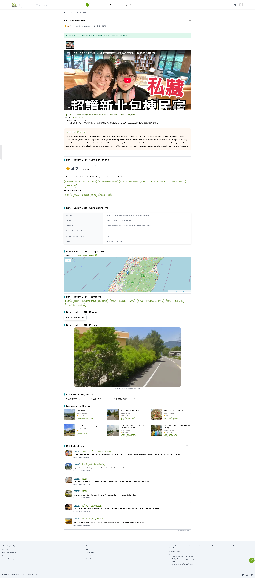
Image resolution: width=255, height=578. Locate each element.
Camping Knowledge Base (9, 559)
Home (68, 13)
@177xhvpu (174, 558)
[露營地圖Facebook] (243, 575)
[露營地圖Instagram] (247, 575)
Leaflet (171, 291)
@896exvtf (174, 561)
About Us (5, 549)
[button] (127, 272)
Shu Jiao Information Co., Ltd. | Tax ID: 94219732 (23, 575)
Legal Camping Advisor (9, 552)
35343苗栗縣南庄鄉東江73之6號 (82, 255)
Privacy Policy (89, 556)
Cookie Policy (89, 559)
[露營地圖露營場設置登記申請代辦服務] (252, 575)
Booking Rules (90, 552)
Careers (4, 556)
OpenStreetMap (180, 291)
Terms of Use (89, 549)
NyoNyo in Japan (77, 117)
